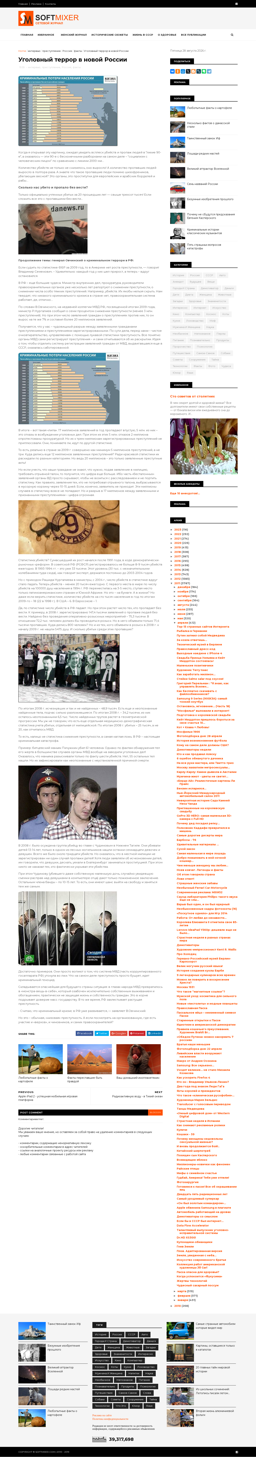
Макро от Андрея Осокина (196, 1061)
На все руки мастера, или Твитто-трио (205, 763)
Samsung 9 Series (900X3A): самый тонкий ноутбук (202, 700)
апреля (183, 622)
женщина (205, 294)
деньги (229, 288)
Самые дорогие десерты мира (199, 835)
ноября (183, 591)
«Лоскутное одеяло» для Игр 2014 (202, 913)
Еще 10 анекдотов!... (185, 493)
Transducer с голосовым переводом (204, 1104)
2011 (177, 583)
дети (176, 294)
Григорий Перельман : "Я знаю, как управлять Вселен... (203, 685)
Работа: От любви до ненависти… (202, 918)
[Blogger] (193, 71)
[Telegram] (209, 71)
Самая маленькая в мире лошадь (201, 853)
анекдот (178, 281)
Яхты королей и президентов (198, 1091)
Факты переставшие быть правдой (84, 1079)
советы (178, 359)
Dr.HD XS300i (186, 1237)
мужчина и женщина (186, 327)
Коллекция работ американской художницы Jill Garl (201, 1266)
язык (190, 372)
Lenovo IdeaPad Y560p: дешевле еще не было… (207, 931)
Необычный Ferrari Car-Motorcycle (202, 887)
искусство (219, 307)
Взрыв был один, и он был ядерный (203, 904)
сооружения (197, 359)
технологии (180, 366)
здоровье (195, 301)
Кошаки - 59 (186, 1134)
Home (22, 50)
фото (211, 366)
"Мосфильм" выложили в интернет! (203, 710)
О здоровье (167, 34)
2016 (178, 561)
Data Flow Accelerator (193, 1225)
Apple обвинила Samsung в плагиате (204, 1207)
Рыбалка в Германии (192, 631)
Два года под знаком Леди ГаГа (200, 1086)
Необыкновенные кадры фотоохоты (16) (207, 909)
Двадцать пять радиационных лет (202, 1194)
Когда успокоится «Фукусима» (199, 1276)
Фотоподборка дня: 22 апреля (199, 1049)
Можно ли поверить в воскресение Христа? (203, 981)
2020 (178, 543)
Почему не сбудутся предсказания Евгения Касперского (211, 216)
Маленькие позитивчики (195, 665)
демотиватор (210, 288)
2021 (177, 538)
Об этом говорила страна (196, 874)
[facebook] (237, 4)
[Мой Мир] (183, 71)
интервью (34, 50)
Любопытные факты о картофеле (33, 1079)
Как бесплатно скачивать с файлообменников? (197, 692)
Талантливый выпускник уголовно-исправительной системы (203, 1231)
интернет (200, 307)
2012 (177, 578)
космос (211, 314)
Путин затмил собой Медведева (201, 635)
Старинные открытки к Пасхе (199, 1020)
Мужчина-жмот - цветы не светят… (202, 776)
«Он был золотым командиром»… (201, 1203)
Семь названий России (202, 184)
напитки (134, 1373)
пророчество (182, 346)
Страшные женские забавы (197, 883)
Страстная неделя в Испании (198, 1121)
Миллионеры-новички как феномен (203, 1164)
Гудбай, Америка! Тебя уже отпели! (203, 1177)
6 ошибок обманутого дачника (200, 758)
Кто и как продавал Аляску (196, 754)
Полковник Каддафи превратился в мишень (203, 829)
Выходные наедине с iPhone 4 (199, 653)
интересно (180, 307)
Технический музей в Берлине (199, 644)
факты (78, 50)
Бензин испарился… (191, 788)
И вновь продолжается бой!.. (198, 1146)
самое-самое (205, 353)
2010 (178, 1306)
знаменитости (217, 301)
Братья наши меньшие (193, 1044)
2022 (178, 534)
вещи (211, 281)
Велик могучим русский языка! (200, 966)
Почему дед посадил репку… (198, 823)
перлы (221, 333)
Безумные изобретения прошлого (210, 199)
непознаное (202, 333)
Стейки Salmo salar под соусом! (200, 679)
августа (183, 605)
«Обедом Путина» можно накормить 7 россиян (205, 1038)
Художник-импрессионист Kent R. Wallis (206, 949)
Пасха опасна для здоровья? (198, 1272)
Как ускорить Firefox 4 (193, 1077)
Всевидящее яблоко (192, 1160)
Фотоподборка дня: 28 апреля (199, 736)
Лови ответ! (185, 878)
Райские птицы (188, 1168)
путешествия (181, 353)
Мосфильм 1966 (188, 731)
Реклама (36, 3)
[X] (188, 71)
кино (176, 314)
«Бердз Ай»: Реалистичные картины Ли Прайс (206, 782)
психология (204, 346)
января (183, 1300)
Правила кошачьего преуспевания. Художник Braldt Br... (203, 1030)
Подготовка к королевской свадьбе (204, 715)
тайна (215, 359)
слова (147, 1392)
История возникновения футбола (202, 740)
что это (121, 1405)
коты (225, 314)
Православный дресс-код (196, 649)
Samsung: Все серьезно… (195, 1065)
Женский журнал (74, 34)
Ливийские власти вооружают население (199, 1055)
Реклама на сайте (102, 1415)
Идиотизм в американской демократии (206, 1024)
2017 (178, 556)
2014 (178, 569)
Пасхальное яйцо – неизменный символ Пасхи (206, 1014)
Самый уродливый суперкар (198, 1198)
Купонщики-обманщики (194, 1242)
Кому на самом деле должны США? (203, 745)
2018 (178, 552)
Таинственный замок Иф (203, 138)
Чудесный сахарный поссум (198, 1285)
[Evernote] (204, 71)
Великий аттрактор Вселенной (208, 168)
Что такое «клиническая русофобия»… (205, 1095)
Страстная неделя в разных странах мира (204, 939)
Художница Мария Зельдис (197, 1100)
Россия (67, 50)
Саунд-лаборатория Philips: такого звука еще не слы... (207, 898)
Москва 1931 (185, 987)
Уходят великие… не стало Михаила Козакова (203, 1071)
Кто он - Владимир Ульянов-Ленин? (203, 1082)
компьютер (192, 314)
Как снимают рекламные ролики (201, 1125)
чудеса (226, 366)
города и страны (184, 288)
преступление (51, 50)
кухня (176, 320)
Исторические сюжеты (109, 34)
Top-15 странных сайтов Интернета (203, 626)
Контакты (50, 3)
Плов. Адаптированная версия (199, 1251)
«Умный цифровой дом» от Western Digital (203, 1115)
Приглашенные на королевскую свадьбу (201, 810)
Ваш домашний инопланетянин (137, 1077)
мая (180, 618)
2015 (177, 565)
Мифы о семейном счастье (197, 1173)
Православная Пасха (192, 1008)
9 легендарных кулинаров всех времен (206, 975)
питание (178, 340)
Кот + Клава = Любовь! (193, 727)
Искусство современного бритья (201, 1260)
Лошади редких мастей (203, 153)
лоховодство (195, 320)
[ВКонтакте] (172, 71)
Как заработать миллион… (196, 674)
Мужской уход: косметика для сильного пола (207, 997)
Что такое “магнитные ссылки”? (201, 991)
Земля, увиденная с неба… (196, 1255)
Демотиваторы (188, 945)
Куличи (182, 1129)
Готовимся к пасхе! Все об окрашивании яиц (207, 1188)
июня (181, 614)
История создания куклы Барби (200, 970)
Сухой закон (186, 849)
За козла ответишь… (192, 640)
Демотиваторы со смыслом (197, 1216)
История (178, 275)
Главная (23, 3)
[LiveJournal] (198, 71)
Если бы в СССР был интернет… (200, 1221)
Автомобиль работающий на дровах (204, 1212)
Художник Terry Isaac (192, 670)
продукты (222, 340)
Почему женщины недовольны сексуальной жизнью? (200, 1140)
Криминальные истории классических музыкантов (204, 231)
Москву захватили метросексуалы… (203, 767)
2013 (177, 574)
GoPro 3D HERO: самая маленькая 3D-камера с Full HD (204, 817)
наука (210, 327)
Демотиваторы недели (194, 749)
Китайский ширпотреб (193, 1150)
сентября (184, 600)
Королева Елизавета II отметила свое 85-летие (207, 923)
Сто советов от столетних (192, 396)
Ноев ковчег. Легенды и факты (200, 870)
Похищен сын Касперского (197, 1155)
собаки (225, 353)
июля (181, 609)
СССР (209, 275)
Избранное (46, 34)
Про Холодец (186, 954)
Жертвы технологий (192, 1281)
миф (213, 320)
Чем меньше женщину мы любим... (202, 865)
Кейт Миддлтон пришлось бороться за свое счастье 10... (205, 721)
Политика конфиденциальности (110, 1419)
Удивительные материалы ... (198, 844)
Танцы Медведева (190, 1108)
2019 (178, 547)
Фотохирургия (187, 1182)
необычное (180, 333)
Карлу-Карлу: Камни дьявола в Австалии (207, 772)
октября (183, 596)
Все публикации (193, 34)
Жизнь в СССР (142, 34)
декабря (184, 587)
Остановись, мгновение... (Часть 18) (203, 706)
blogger (155, 1112)
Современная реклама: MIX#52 (199, 892)
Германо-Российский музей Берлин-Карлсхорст (204, 960)
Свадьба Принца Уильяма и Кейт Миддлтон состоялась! (201, 659)
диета (189, 294)
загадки (178, 301)
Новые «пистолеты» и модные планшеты (207, 1003)
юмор (177, 372)
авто (222, 275)
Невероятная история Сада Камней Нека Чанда (203, 802)
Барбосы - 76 (186, 840)
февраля (184, 1295)
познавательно (200, 340)
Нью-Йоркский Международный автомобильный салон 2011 (201, 794)
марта (182, 1291)
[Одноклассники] (177, 71)
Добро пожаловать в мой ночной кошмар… (201, 859)
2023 (178, 529)
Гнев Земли (185, 1246)
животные (224, 294)
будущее (195, 281)
